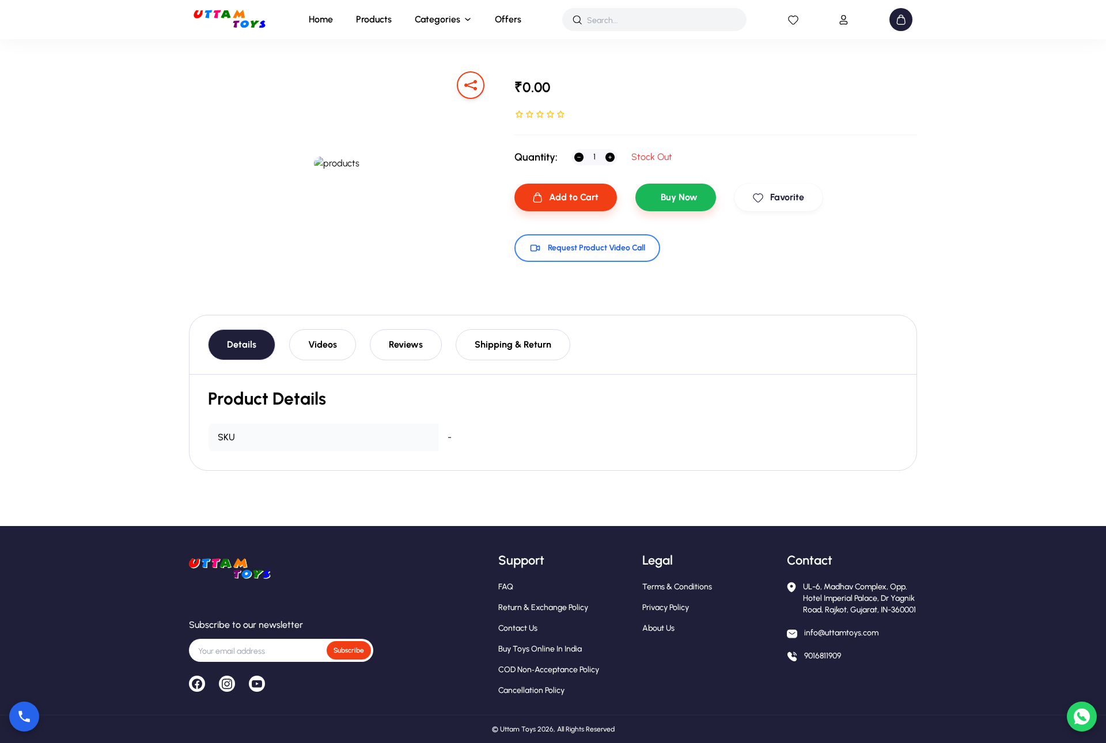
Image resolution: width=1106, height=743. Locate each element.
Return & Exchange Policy (543, 607)
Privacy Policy (665, 607)
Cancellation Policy (531, 690)
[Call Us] (24, 716)
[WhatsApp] (1082, 716)
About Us (658, 628)
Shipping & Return (513, 344)
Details (241, 344)
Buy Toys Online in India (540, 649)
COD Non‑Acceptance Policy (548, 670)
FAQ (505, 587)
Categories (437, 19)
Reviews (406, 344)
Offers (508, 19)
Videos (322, 344)
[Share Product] (470, 85)
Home (321, 19)
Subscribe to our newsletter (246, 624)
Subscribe (349, 650)
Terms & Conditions (677, 587)
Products (374, 19)
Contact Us (517, 628)
